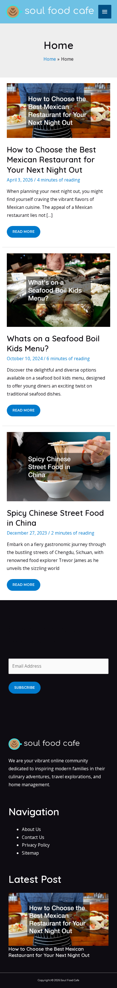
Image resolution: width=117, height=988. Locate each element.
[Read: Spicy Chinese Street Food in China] (58, 466)
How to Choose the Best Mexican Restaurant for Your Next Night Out (51, 160)
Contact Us (33, 837)
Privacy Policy (36, 845)
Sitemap (30, 853)
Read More (24, 233)
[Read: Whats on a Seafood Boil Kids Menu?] (58, 289)
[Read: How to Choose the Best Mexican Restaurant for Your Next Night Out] (58, 110)
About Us (31, 829)
